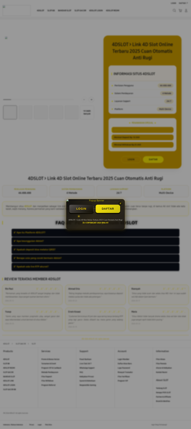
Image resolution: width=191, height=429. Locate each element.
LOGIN (81, 208)
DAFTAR (108, 208)
